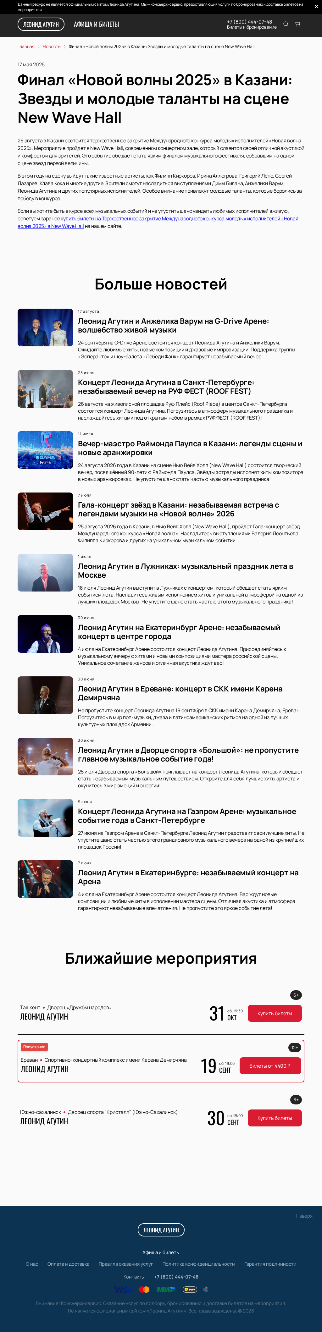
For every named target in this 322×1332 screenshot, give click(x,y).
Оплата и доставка (68, 1264)
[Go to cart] (298, 24)
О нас (32, 1264)
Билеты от (269, 1065)
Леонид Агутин (41, 24)
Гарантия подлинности (270, 1264)
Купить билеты (275, 1013)
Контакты (134, 1277)
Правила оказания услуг (126, 1264)
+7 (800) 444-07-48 (249, 22)
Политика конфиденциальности (199, 1264)
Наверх (304, 1216)
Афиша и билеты (96, 24)
